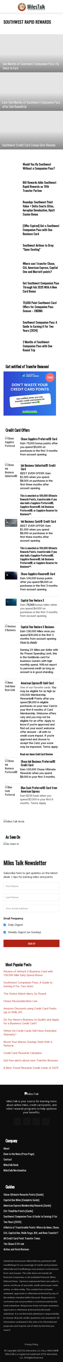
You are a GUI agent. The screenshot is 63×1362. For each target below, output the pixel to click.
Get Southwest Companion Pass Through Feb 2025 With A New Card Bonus (41, 287)
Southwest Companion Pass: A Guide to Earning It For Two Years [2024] (40, 326)
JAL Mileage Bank (11, 28)
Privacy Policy (31, 1344)
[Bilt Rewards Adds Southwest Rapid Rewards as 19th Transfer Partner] (12, 186)
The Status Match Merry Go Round (25, 993)
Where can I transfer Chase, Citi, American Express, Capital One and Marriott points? (40, 267)
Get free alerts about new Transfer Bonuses (31, 1060)
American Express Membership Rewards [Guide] (27, 1205)
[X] (36, 1121)
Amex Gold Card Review (41, 754)
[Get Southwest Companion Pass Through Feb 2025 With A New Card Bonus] (12, 287)
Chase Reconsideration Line (20, 1001)
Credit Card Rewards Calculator (23, 1053)
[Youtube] (45, 1121)
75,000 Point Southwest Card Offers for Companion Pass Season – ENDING (40, 306)
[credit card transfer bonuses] (30, 414)
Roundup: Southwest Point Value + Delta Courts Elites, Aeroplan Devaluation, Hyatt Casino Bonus (39, 208)
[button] (6, 8)
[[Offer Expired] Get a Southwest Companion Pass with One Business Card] (12, 230)
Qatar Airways (48, 28)
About (6, 1148)
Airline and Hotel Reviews (16, 1249)
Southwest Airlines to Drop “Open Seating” (38, 247)
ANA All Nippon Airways (30, 28)
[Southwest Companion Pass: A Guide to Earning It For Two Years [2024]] (12, 326)
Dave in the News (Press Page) (19, 1154)
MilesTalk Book (11, 1165)
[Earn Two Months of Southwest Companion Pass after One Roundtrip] (31, 92)
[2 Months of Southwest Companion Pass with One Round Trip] (12, 346)
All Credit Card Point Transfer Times (22, 1238)
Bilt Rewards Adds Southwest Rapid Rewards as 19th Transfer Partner (39, 186)
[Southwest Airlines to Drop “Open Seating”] (12, 249)
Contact (8, 1159)
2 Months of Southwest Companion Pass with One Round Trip (37, 346)
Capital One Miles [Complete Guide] (21, 1200)
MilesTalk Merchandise (15, 1170)
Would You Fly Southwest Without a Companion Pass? (39, 166)
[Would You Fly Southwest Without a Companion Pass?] (12, 168)
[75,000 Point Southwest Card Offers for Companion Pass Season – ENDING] (12, 307)
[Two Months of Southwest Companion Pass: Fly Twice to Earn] (31, 53)
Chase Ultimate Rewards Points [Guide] (24, 1194)
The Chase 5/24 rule (14, 1244)
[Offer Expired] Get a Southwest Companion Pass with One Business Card (41, 229)
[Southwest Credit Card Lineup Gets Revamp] (31, 130)
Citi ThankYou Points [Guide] (18, 1211)
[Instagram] (26, 1121)
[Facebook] (17, 1121)
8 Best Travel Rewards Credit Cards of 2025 (31, 1067)
